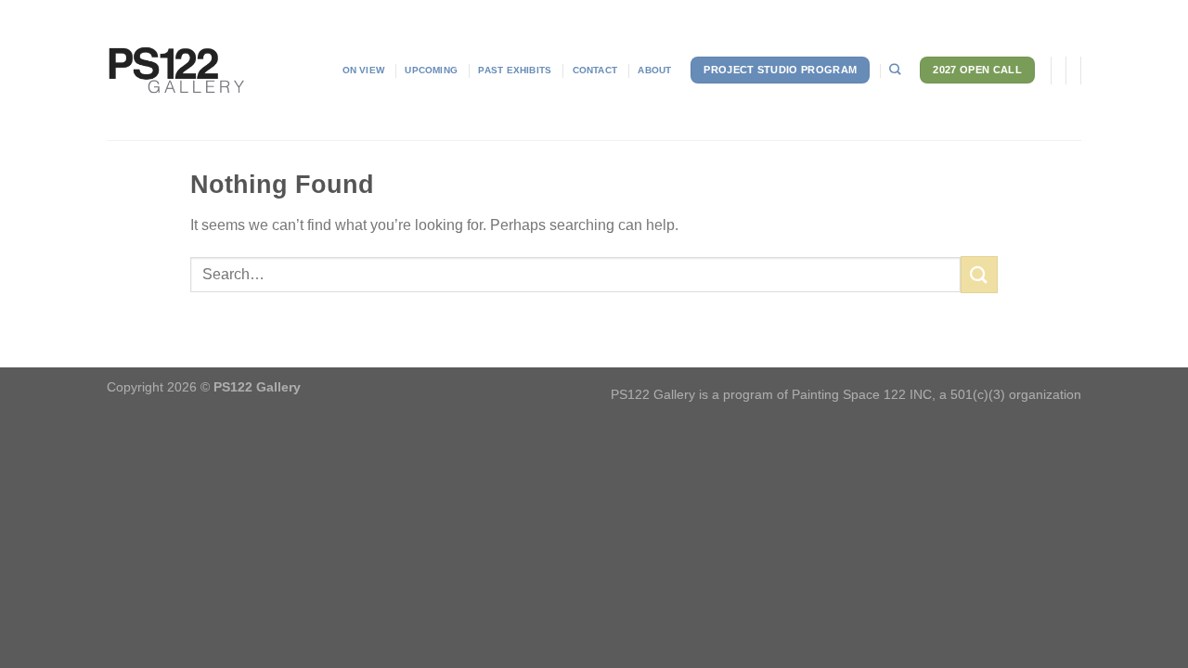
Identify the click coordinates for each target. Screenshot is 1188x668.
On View (363, 70)
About (654, 70)
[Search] (894, 70)
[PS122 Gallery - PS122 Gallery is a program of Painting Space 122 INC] (176, 70)
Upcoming (431, 70)
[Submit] (979, 274)
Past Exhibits (514, 70)
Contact (595, 70)
